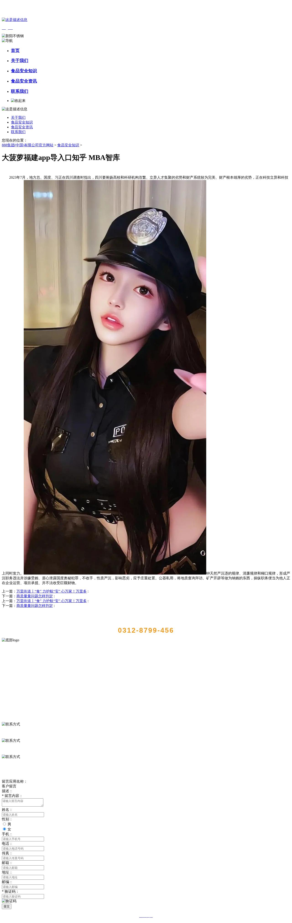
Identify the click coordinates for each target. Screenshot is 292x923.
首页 (15, 50)
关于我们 (19, 60)
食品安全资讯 (24, 81)
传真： (7, 853)
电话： (7, 844)
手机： (7, 834)
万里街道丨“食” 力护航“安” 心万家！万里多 (51, 591)
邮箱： (7, 863)
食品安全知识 (24, 70)
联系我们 (19, 91)
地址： (7, 872)
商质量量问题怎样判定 (34, 596)
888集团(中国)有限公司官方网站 (27, 145)
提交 (7, 906)
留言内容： (12, 796)
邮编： (7, 882)
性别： (7, 819)
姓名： (7, 810)
